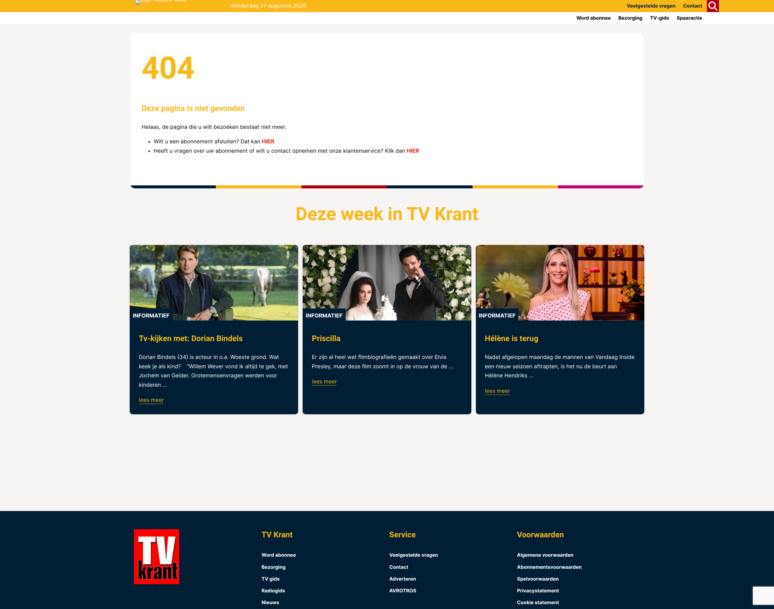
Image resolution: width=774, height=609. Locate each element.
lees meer (151, 400)
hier (268, 141)
